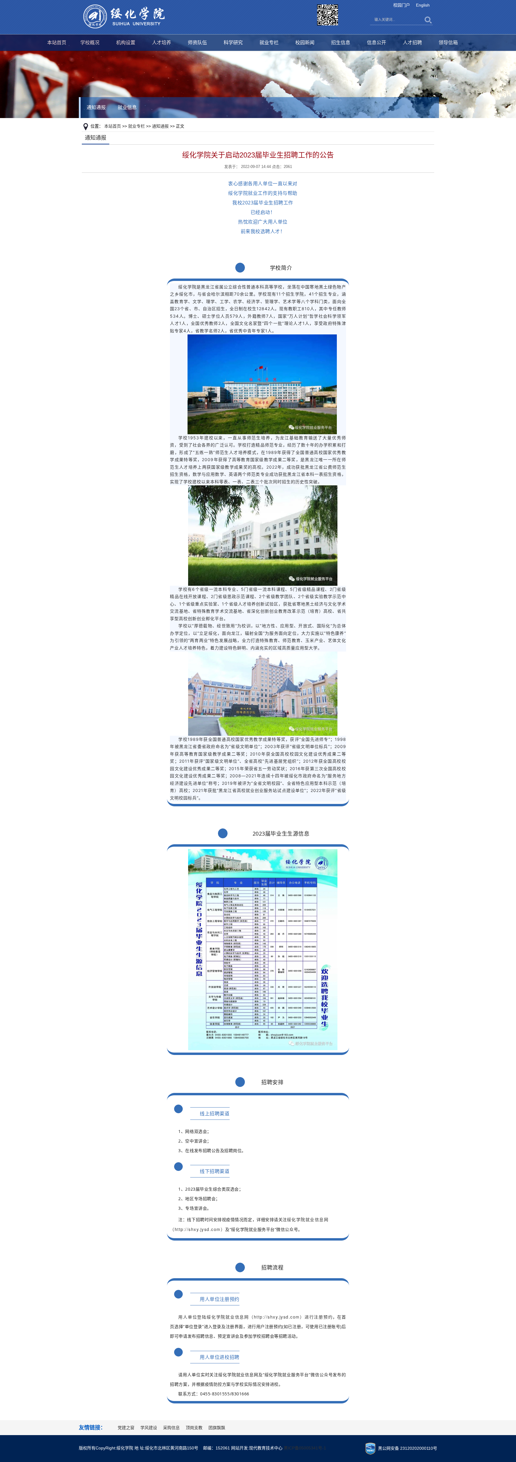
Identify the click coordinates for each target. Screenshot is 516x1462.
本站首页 (56, 42)
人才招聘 (412, 42)
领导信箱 (448, 42)
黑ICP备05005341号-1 (305, 1448)
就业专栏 (269, 42)
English (423, 5)
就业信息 (127, 107)
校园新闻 (304, 42)
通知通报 (96, 107)
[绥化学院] (124, 16)
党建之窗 (126, 1427)
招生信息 (340, 42)
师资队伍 (197, 42)
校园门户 (401, 5)
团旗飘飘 (216, 1427)
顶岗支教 (194, 1427)
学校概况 (89, 42)
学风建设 (148, 1427)
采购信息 (171, 1427)
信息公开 (376, 42)
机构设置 (125, 42)
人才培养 (161, 42)
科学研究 (233, 42)
